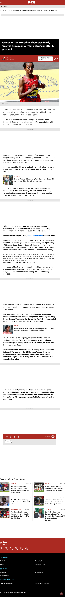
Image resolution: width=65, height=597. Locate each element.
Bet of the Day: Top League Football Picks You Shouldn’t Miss (20, 502)
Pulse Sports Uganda (42, 583)
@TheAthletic (11, 254)
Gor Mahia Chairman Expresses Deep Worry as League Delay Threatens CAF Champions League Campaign (55, 516)
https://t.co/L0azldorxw (18, 260)
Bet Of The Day (15, 497)
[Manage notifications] (61, 593)
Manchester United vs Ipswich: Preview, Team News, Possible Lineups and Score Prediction (20, 489)
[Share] (56, 58)
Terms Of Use (4, 576)
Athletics (5, 10)
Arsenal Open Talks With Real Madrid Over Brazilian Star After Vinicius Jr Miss (54, 488)
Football (14, 483)
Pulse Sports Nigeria (6, 583)
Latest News (3, 6)
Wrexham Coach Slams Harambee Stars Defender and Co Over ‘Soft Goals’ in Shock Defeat (20, 515)
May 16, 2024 (30, 262)
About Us (3, 572)
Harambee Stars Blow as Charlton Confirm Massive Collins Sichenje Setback (54, 502)
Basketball (38, 561)
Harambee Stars (16, 509)
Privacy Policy (39, 572)
